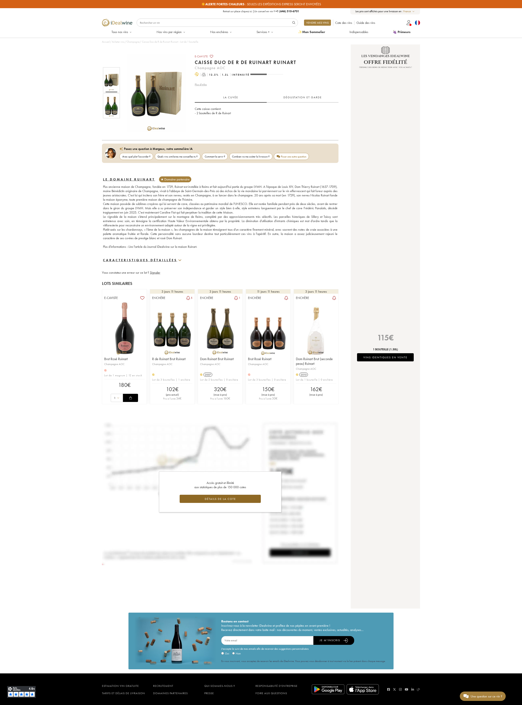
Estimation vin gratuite (120, 686)
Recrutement (163, 686)
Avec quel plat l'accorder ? (136, 156)
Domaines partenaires (170, 693)
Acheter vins (118, 41)
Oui (227, 653)
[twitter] (394, 689)
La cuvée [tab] (230, 97)
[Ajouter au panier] (130, 398)
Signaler (155, 272)
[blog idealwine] (418, 689)
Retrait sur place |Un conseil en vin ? (261, 11)
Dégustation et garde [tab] (302, 97)
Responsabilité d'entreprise (276, 686)
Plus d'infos (201, 84)
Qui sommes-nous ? (219, 686)
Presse (209, 693)
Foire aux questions (271, 693)
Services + (263, 32)
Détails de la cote (220, 499)
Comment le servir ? (215, 156)
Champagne (133, 41)
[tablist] (266, 97)
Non (238, 653)
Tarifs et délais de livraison (123, 693)
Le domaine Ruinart (129, 179)
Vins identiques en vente (385, 357)
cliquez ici (246, 11)
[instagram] (400, 689)
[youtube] (406, 689)
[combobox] (409, 11)
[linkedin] (412, 689)
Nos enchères (219, 32)
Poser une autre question (293, 156)
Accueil (106, 41)
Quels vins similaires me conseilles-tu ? (177, 156)
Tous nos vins (120, 32)
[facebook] (388, 689)
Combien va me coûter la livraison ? (251, 156)
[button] (153, 93)
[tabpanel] (266, 115)
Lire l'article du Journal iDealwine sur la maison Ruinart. (162, 247)
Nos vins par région (169, 32)
